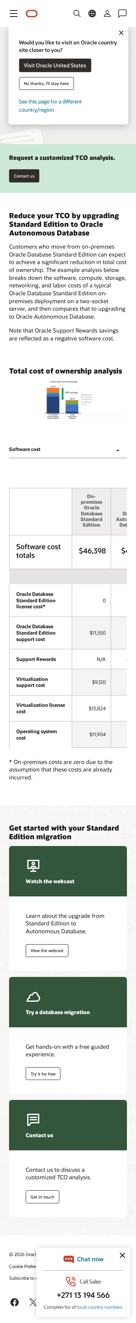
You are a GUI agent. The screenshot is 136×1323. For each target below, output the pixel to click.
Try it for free (43, 1074)
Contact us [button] (24, 176)
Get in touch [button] (42, 1197)
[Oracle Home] (31, 13)
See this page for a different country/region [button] (50, 105)
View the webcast (47, 950)
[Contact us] (122, 13)
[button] (13, 13)
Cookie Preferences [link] (28, 1266)
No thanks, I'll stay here (46, 83)
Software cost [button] (24, 449)
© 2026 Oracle (24, 1254)
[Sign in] (107, 13)
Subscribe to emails (29, 1278)
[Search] (77, 13)
